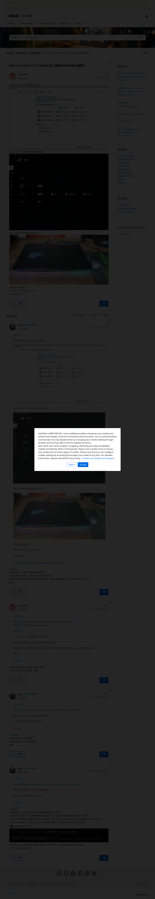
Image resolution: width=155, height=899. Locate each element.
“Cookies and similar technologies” (97, 458)
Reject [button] (72, 464)
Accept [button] (83, 464)
